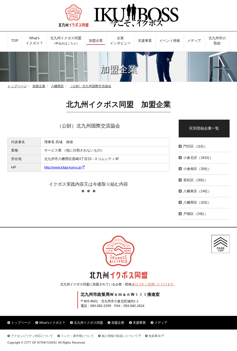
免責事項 (155, 336)
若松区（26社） (195, 180)
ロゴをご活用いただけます (154, 284)
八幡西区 (57, 86)
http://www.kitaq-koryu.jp (62, 167)
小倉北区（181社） (198, 158)
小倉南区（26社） (197, 169)
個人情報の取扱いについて (120, 336)
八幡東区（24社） (197, 191)
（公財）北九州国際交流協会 (90, 86)
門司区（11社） (195, 146)
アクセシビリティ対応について (32, 336)
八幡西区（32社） (197, 202)
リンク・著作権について (77, 336)
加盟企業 (38, 86)
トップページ (17, 86)
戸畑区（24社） (195, 214)
